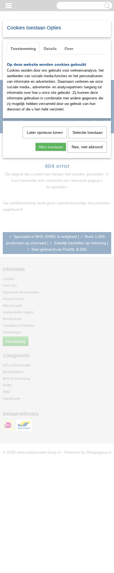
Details (50, 48)
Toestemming (23, 48)
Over (68, 48)
